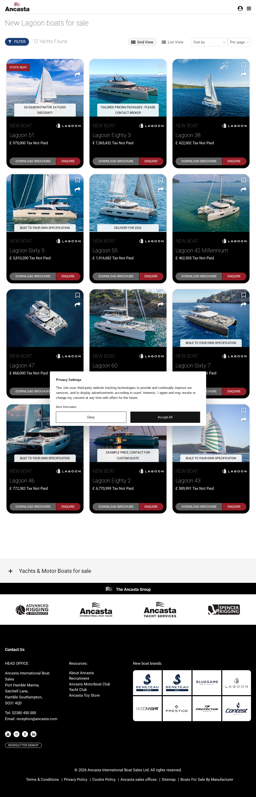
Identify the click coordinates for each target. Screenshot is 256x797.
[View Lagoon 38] (211, 88)
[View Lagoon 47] (45, 318)
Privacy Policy (75, 779)
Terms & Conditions (42, 779)
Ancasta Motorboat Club (89, 684)
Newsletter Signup (23, 745)
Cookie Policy (104, 779)
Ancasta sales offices (138, 779)
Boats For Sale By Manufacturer (206, 779)
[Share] (78, 74)
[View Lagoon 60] (128, 318)
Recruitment (79, 678)
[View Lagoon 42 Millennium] (211, 203)
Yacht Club (78, 689)
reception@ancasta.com (36, 719)
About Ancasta (81, 673)
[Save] (78, 65)
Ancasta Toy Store (84, 695)
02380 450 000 (24, 713)
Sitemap (169, 779)
